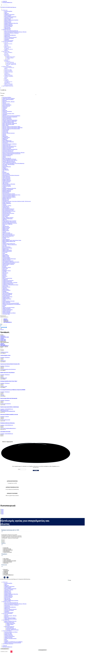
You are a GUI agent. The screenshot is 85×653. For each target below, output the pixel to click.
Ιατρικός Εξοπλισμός (6, 302)
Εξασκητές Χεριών (5, 173)
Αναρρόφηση (6, 39)
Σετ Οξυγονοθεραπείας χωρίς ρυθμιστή (9, 160)
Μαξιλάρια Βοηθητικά (6, 191)
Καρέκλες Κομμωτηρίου (10, 56)
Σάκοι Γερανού (5, 216)
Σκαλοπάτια (4, 288)
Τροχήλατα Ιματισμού (8, 71)
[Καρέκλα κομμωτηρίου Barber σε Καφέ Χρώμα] (5, 403)
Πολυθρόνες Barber (10, 57)
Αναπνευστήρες (5, 132)
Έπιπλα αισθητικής (10, 62)
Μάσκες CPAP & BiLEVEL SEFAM (8, 124)
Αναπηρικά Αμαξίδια (8, 11)
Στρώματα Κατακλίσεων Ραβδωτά (8, 195)
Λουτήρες (8, 58)
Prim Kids (4, 238)
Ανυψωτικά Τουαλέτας (6, 186)
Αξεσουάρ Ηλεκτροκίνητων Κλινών (8, 211)
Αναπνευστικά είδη (7, 548)
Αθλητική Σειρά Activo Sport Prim (8, 234)
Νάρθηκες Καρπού (5, 230)
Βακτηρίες (4, 275)
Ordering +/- (2, 335)
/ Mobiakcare (7, 357)
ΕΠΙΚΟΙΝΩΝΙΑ (6, 5)
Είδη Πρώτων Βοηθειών (6, 97)
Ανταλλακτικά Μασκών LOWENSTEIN (9, 121)
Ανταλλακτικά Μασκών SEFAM (8, 122)
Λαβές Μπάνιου (5, 182)
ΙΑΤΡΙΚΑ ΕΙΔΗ (5, 10)
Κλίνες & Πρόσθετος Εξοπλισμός (10, 16)
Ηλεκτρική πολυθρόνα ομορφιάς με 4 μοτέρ (9, 414)
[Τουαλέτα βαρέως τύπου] (4, 352)
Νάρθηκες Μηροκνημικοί (7, 251)
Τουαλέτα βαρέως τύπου (5, 355)
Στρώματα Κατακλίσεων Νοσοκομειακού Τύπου (11, 194)
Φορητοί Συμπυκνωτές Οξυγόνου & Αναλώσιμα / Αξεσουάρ (15, 31)
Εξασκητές (4, 135)
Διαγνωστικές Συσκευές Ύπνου (8, 113)
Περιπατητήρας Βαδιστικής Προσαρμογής (8, 398)
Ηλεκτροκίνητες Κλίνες (6, 212)
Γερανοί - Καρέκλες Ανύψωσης (7, 217)
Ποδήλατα (4, 167)
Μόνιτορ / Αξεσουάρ (6, 106)
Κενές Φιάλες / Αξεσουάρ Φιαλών (8, 164)
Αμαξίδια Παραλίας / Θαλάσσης (8, 264)
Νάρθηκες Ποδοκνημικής (7, 250)
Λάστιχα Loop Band (6, 174)
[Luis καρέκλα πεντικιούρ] (8, 428)
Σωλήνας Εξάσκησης (6, 176)
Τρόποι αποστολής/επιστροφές (9, 560)
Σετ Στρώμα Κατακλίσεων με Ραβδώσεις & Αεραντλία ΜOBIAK (12, 389)
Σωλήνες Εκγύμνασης (6, 177)
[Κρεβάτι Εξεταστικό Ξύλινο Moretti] (8, 369)
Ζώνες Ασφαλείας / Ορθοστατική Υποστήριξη (10, 262)
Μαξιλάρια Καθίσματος (6, 190)
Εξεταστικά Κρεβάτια (6, 290)
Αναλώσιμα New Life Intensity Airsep (9, 146)
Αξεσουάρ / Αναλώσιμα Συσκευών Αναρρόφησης (11, 115)
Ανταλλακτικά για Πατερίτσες (7, 280)
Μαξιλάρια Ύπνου (7, 21)
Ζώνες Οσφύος (5, 254)
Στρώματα (4, 204)
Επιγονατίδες (4, 252)
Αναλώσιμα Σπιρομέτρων (7, 111)
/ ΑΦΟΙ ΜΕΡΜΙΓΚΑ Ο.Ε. (9, 409)
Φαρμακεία (6, 45)
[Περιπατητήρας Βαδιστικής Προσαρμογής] (2, 395)
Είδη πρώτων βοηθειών (8, 549)
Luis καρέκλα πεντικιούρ (5, 431)
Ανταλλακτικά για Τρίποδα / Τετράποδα (9, 282)
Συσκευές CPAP (5, 130)
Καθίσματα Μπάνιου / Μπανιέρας (8, 184)
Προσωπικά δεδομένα (7, 561)
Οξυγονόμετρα (7, 34)
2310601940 (4, 1)
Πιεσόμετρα (4, 108)
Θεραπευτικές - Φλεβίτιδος (7, 224)
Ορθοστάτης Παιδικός (6, 259)
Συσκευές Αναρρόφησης (6, 117)
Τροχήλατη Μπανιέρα (6, 185)
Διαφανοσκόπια (5, 289)
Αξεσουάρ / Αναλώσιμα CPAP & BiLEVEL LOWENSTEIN (12, 127)
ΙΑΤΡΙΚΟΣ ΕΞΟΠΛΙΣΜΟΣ (6, 66)
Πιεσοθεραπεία (5, 168)
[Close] (0, 92)
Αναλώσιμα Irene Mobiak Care (8, 147)
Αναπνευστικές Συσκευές (9, 38)
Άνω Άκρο (4, 231)
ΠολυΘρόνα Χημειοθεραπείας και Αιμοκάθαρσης (11, 304)
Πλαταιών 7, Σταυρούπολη (6, 570)
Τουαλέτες (4, 187)
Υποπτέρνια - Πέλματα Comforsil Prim (9, 244)
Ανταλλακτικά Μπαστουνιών (7, 283)
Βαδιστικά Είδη (7, 27)
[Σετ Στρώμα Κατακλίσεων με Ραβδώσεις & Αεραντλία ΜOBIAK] (3, 386)
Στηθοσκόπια (4, 107)
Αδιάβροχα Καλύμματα (6, 180)
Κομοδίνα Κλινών (5, 206)
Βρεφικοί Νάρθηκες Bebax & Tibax (8, 241)
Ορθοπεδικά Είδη (7, 28)
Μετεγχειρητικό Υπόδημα (7, 247)
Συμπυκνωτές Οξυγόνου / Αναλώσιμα (11, 32)
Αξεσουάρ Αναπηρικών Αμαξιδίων (8, 263)
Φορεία (5, 78)
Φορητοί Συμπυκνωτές (6, 158)
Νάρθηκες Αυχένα (5, 256)
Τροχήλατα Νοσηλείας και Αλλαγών (9, 312)
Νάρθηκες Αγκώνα (5, 228)
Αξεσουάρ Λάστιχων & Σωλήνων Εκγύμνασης (10, 175)
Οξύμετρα (6, 42)
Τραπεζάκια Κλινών (6, 207)
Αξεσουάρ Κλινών (7, 18)
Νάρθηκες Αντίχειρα (6, 232)
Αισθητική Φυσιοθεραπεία (7, 60)
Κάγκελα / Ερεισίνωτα (6, 202)
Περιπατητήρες (5, 285)
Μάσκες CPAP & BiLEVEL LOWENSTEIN (9, 123)
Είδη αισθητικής (6, 551)
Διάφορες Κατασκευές (8, 75)
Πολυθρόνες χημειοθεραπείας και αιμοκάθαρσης (8, 81)
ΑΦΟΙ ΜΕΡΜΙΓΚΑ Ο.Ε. (8, 322)
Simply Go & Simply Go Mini (7, 154)
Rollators (4, 277)
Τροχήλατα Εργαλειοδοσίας (7, 73)
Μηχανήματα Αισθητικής (11, 63)
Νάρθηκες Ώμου (5, 229)
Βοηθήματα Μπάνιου (8, 24)
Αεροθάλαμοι (4, 139)
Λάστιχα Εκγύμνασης (6, 178)
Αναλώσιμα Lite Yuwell (6, 148)
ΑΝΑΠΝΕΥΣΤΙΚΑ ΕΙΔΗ (6, 29)
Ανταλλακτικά (5, 279)
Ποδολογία (4, 242)
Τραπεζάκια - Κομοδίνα (8, 17)
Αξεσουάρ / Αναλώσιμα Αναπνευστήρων (9, 120)
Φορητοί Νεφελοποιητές (6, 140)
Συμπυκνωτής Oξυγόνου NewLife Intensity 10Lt (10, 363)
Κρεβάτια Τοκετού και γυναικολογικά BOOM (8, 84)
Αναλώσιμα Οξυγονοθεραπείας (10, 35)
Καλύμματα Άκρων (5, 237)
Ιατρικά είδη (5, 547)
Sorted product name (4, 337)
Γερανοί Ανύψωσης (7, 15)
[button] (42, 87)
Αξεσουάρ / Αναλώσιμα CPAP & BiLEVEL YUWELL (11, 126)
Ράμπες (5, 12)
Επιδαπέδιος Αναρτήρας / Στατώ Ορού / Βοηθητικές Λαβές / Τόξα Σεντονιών (16, 201)
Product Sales (3, 340)
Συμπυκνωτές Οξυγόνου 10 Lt (8, 150)
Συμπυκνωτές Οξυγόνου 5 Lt (7, 151)
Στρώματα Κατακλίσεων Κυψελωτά (9, 197)
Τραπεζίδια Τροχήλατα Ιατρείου (8, 307)
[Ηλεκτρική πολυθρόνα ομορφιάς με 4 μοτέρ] (7, 411)
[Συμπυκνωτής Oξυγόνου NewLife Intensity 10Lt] (3, 360)
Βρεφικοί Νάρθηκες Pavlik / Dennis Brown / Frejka (11, 240)
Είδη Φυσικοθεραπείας (8, 25)
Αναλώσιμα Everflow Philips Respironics (9, 149)
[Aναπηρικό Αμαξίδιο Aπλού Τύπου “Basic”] (3, 377)
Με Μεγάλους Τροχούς (6, 270)
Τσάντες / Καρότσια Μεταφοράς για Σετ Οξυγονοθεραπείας (13, 163)
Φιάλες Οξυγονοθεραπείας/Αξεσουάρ (11, 30)
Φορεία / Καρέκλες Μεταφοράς (7, 47)
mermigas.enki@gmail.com (7, 2)
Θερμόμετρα (4, 110)
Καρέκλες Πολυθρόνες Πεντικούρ (8, 301)
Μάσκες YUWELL (5, 125)
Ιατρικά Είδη (4, 165)
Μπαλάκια (4, 172)
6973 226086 (5, 573)
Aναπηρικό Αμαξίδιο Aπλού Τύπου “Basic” (8, 381)
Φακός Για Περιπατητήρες (7, 278)
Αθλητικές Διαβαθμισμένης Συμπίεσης (9, 223)
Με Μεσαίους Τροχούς (6, 267)
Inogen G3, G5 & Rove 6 (6, 155)
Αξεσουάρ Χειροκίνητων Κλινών (8, 213)
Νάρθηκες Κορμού (5, 255)
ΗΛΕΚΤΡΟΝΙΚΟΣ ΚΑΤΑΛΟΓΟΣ (7, 86)
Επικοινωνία (5, 562)
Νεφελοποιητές (5, 138)
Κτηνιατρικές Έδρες (8, 69)
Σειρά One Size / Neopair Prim (8, 236)
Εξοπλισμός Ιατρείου (8, 26)
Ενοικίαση (6, 79)
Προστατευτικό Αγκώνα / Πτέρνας (8, 193)
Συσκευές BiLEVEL (5, 129)
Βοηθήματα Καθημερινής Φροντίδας (11, 23)
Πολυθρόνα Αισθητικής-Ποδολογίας (7, 423)
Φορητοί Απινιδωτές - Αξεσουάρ (8, 101)
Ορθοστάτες (6, 13)
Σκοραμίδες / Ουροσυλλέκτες (7, 189)
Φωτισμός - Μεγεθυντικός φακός (12, 629)
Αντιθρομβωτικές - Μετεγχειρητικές (9, 221)
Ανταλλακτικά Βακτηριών (7, 281)
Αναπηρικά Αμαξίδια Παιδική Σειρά (9, 258)
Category (2, 338)
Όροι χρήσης (6, 558)
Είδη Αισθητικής (5, 292)
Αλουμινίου (4, 269)
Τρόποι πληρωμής (7, 559)
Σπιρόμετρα (4, 112)
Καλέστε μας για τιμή (4, 410)
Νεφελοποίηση (7, 36)
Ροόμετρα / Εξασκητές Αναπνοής (10, 37)
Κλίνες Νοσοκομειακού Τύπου (7, 210)
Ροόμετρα (4, 134)
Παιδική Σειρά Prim (6, 239)
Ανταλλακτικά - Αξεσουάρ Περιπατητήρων (10, 284)
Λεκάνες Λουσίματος (6, 181)
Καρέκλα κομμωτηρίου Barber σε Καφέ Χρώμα (9, 406)
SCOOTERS (4, 271)
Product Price (3, 339)
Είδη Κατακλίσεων (7, 22)
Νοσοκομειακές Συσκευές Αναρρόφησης (9, 116)
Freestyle (4, 156)
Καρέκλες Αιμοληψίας (8, 70)
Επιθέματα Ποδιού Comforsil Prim (8, 243)
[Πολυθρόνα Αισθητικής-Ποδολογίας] (5, 419)
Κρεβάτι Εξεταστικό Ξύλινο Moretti (7, 372)
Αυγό (3, 171)
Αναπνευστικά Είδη (6, 103)
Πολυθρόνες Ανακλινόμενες (9, 14)
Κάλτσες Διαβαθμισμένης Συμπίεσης (11, 19)
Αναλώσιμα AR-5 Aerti (6, 145)
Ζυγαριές (4, 109)
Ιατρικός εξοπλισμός (7, 552)
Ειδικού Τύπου (5, 268)
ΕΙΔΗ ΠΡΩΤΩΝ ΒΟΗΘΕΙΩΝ (7, 41)
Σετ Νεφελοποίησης (6, 137)
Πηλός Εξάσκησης (5, 169)
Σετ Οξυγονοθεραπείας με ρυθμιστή (9, 162)
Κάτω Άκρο (4, 245)
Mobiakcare (6, 320)
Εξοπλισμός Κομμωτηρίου (7, 55)
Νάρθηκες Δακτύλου (6, 227)
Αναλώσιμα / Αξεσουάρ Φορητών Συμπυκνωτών (11, 153)
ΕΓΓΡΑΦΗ (35, 470)
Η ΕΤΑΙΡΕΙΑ (5, 4)
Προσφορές (4, 291)
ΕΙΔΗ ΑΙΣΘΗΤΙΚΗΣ (5, 51)
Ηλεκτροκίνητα (5, 265)
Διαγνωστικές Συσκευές (8, 40)
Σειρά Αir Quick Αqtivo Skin (7, 233)
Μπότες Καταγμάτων (6, 246)
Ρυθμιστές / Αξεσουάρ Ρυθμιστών (8, 161)
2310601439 (5, 572)
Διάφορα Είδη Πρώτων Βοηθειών (8, 98)
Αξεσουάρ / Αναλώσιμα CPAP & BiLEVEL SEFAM (11, 128)
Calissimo (5, 318)
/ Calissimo (7, 416)
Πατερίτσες (4, 273)
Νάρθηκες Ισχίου (5, 249)
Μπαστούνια (4, 276)
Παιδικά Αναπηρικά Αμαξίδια (7, 260)
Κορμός (3, 253)
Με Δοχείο (4, 266)
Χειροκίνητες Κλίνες (6, 214)
